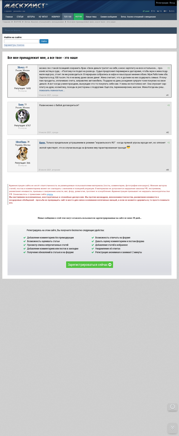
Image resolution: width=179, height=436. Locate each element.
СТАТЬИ (20, 16)
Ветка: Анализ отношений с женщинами (138, 16)
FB (153, 11)
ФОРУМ (78, 16)
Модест (21, 67)
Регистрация (162, 2)
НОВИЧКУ (56, 16)
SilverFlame (21, 142)
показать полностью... (52, 90)
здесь (50, 194)
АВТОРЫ (31, 16)
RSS (172, 11)
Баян (21, 104)
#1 (167, 95)
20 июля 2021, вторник (49, 170)
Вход (172, 2)
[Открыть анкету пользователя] (23, 85)
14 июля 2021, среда (48, 95)
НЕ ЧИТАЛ (43, 16)
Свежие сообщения (109, 16)
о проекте (8, 11)
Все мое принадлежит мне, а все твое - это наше (91, 22)
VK (160, 11)
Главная (6, 22)
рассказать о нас (19, 11)
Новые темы (91, 16)
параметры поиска (14, 45)
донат (147, 11)
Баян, (42, 142)
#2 (167, 132)
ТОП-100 (67, 16)
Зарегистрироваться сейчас (88, 264)
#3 (167, 170)
